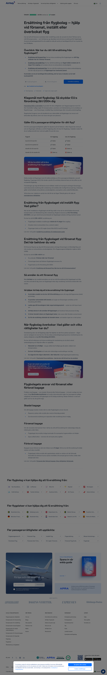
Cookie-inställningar (79, 669)
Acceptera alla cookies (80, 664)
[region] (53, 666)
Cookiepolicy (54, 667)
